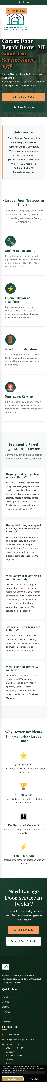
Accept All (12, 1079)
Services (6, 1002)
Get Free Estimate (23, 107)
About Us (6, 997)
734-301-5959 (18, 11)
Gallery (5, 1007)
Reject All (34, 1079)
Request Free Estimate (23, 941)
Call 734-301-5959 (23, 96)
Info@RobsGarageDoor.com (20, 1039)
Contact (6, 1021)
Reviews (6, 1012)
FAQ (4, 1016)
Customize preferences (23, 1073)
